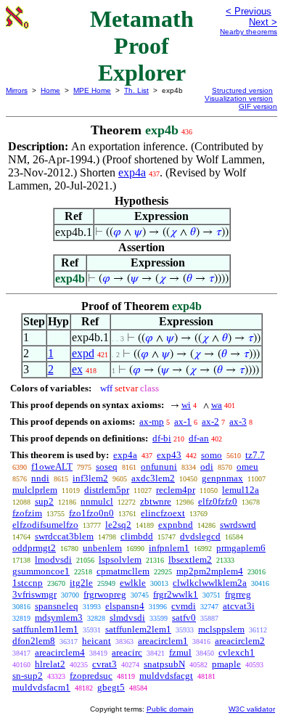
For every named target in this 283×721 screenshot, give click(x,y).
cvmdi (183, 605)
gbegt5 (111, 687)
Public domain (170, 709)
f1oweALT (52, 466)
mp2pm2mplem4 (209, 571)
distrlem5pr (106, 489)
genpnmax (222, 478)
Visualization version (239, 98)
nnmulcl (97, 501)
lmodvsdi (53, 559)
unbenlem (102, 547)
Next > (263, 22)
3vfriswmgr (34, 594)
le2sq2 (118, 524)
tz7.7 (255, 454)
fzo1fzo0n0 (91, 513)
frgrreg (238, 594)
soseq (107, 466)
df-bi (161, 438)
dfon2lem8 (33, 640)
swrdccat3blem (64, 536)
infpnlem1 (169, 547)
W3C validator (252, 709)
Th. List (136, 90)
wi (186, 404)
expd (83, 353)
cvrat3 (104, 664)
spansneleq (56, 605)
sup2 (44, 501)
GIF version (258, 106)
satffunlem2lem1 (138, 629)
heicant (96, 640)
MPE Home (92, 90)
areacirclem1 (163, 640)
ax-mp (151, 421)
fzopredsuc (91, 675)
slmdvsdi (127, 617)
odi (206, 466)
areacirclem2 (240, 640)
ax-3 (238, 421)
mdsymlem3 (59, 617)
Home (50, 90)
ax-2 (210, 421)
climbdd (136, 536)
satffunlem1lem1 (45, 629)
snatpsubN (164, 664)
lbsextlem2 (190, 559)
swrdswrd (238, 524)
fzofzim (27, 513)
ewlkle (133, 582)
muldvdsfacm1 (41, 687)
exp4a (132, 172)
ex (77, 369)
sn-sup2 (27, 675)
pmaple (226, 664)
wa (216, 404)
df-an (199, 438)
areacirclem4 (60, 652)
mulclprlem (34, 489)
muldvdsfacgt (166, 675)
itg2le (81, 582)
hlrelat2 (50, 664)
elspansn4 (124, 605)
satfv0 (184, 617)
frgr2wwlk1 (175, 594)
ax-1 (183, 421)
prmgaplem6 (241, 547)
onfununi (159, 466)
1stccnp (27, 582)
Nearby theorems (248, 32)
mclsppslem (221, 629)
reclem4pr (175, 489)
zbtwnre (155, 501)
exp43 (169, 454)
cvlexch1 (236, 652)
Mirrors (17, 90)
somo (211, 454)
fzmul (180, 652)
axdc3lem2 (153, 478)
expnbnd (175, 524)
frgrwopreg (104, 594)
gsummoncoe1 (41, 571)
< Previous (248, 11)
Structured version (242, 90)
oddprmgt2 (34, 547)
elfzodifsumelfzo (45, 524)
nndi (40, 478)
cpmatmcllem (123, 571)
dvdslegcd (200, 536)
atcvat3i (239, 605)
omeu (247, 466)
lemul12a (240, 489)
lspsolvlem (120, 559)
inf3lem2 (90, 478)
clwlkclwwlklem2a (210, 582)
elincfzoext (163, 513)
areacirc (127, 652)
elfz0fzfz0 (217, 501)
